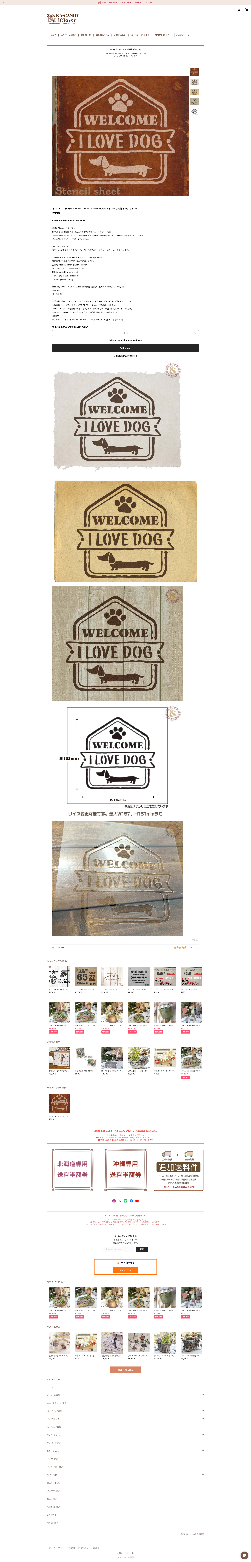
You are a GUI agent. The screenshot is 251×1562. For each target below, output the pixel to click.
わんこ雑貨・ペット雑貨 (56, 1403)
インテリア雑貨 (53, 1419)
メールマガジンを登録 (140, 35)
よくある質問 (198, 1534)
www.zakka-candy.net (67, 272)
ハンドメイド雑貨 (54, 1427)
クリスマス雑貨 (53, 1491)
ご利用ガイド (186, 1534)
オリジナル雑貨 (53, 1395)
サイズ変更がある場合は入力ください (70, 327)
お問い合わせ (120, 35)
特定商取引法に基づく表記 (78, 1548)
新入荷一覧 (86, 35)
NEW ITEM (52, 1475)
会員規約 (96, 1548)
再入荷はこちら (102, 35)
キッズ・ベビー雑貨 (55, 1467)
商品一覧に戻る (125, 1369)
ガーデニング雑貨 (54, 1411)
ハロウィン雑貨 (53, 1507)
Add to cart (126, 348)
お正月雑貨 (52, 1499)
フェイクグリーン (53, 1435)
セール (50, 1387)
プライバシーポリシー (57, 1548)
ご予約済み (51, 1515)
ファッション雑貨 (54, 1443)
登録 (142, 1249)
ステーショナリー (54, 1451)
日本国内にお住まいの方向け (125, 356)
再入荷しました (53, 1483)
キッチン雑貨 (52, 1459)
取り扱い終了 (52, 1523)
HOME (53, 35)
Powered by (122, 1557)
